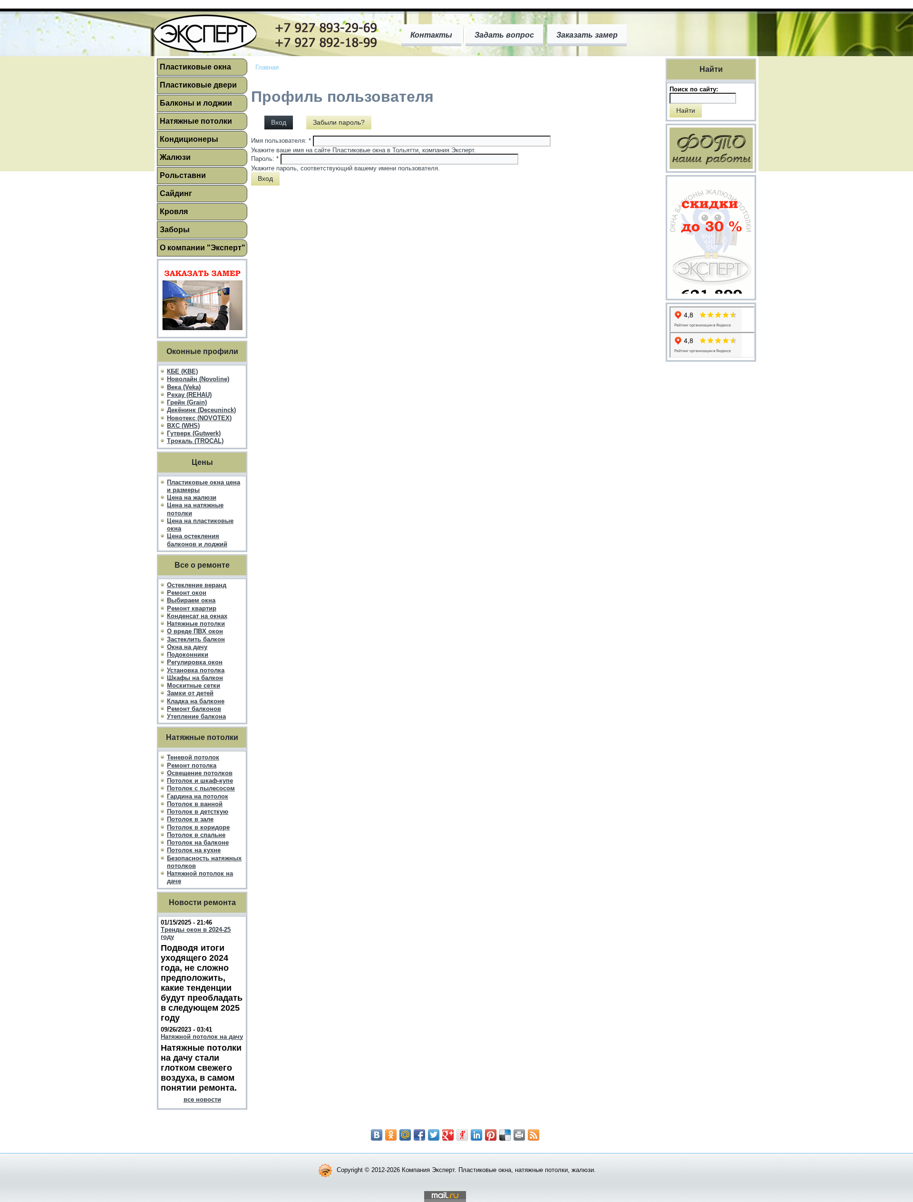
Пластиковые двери (198, 85)
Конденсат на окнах (197, 616)
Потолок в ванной (195, 804)
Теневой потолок (193, 757)
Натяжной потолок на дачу (202, 1036)
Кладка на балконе (195, 701)
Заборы (175, 230)
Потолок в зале (190, 819)
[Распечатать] (519, 1135)
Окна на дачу (187, 646)
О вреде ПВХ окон (195, 631)
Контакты (431, 35)
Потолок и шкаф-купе (200, 780)
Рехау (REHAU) (189, 394)
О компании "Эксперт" (202, 248)
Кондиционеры (189, 139)
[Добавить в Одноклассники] (391, 1135)
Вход (278, 122)
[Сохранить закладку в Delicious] (505, 1135)
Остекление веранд (196, 585)
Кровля (174, 211)
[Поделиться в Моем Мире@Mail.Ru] (405, 1135)
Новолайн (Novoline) (198, 379)
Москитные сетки (193, 685)
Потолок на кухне (194, 850)
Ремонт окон (186, 592)
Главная (267, 67)
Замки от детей (190, 693)
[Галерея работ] (711, 148)
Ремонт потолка (191, 765)
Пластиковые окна (195, 67)
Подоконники (187, 654)
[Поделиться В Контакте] (376, 1135)
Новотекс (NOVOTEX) (199, 418)
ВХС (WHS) (183, 425)
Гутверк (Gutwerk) (194, 433)
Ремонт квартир (191, 608)
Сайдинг (176, 193)
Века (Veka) (184, 387)
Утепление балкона (196, 716)
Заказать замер (587, 35)
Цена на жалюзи (191, 497)
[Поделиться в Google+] (448, 1135)
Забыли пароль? (339, 122)
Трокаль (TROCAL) (195, 440)
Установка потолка (195, 670)
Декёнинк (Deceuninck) (201, 410)
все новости (202, 1099)
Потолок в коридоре (198, 827)
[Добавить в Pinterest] (490, 1135)
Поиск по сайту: (694, 89)
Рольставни (183, 175)
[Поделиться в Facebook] (419, 1135)
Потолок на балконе (198, 842)
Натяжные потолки (196, 121)
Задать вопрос (504, 35)
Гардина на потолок (197, 796)
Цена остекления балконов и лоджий (197, 539)
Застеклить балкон (196, 639)
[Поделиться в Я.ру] (462, 1135)
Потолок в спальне (196, 834)
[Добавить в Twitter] (433, 1135)
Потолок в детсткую (197, 811)
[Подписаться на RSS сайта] (533, 1135)
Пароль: (265, 158)
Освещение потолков (200, 773)
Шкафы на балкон (195, 677)
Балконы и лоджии (196, 103)
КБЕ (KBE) (182, 371)
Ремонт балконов (194, 708)
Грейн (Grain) (187, 402)
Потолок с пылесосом (201, 788)
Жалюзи (175, 157)
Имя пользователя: (281, 140)
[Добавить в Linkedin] (476, 1135)
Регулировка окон (195, 662)
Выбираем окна (191, 600)
